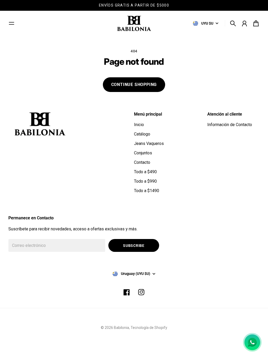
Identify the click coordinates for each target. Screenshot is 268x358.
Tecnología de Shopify (149, 328)
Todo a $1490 (146, 190)
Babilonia (121, 328)
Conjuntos (143, 152)
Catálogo (142, 134)
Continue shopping (134, 84)
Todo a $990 (145, 181)
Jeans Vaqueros (149, 143)
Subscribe (133, 245)
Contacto (142, 162)
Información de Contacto (229, 124)
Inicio (139, 124)
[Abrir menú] (11, 23)
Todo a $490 (145, 171)
